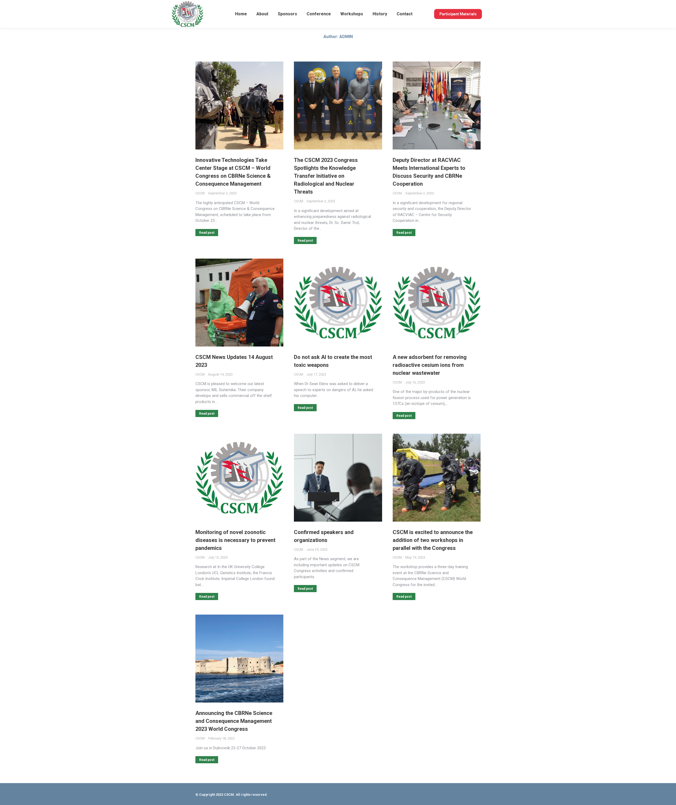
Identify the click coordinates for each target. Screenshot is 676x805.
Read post (206, 233)
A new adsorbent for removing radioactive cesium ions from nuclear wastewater (430, 365)
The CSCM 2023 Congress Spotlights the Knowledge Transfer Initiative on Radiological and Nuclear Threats (326, 176)
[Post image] (239, 105)
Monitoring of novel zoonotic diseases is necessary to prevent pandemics (235, 540)
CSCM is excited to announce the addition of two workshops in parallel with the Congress (433, 540)
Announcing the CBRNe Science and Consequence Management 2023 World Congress (233, 721)
